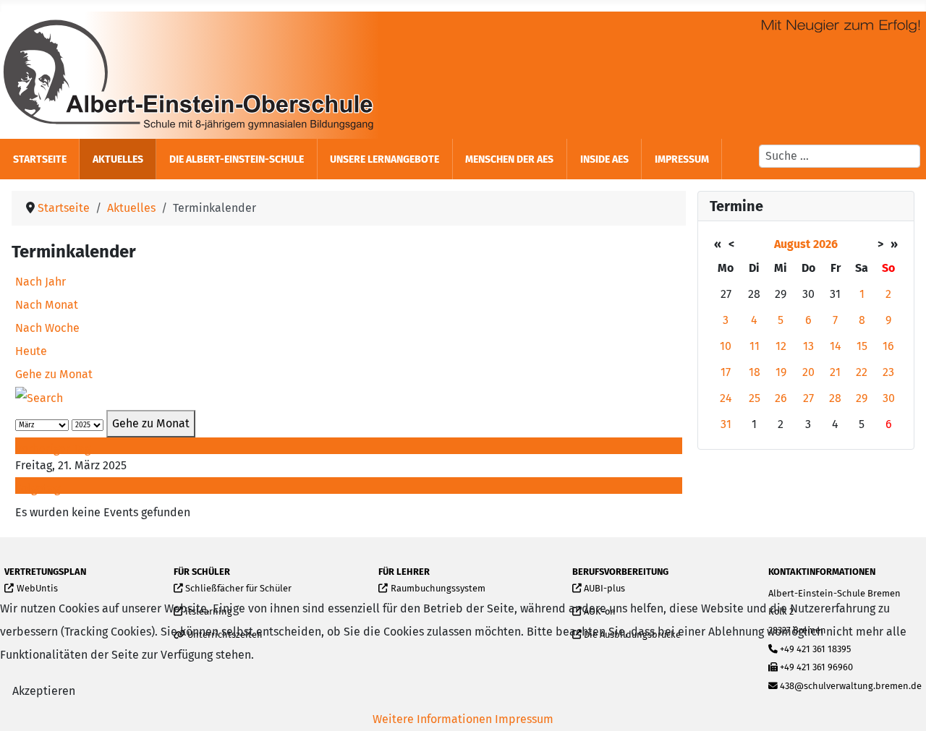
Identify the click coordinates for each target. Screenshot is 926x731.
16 (888, 346)
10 (725, 346)
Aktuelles (118, 159)
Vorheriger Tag (52, 449)
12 (781, 346)
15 (862, 346)
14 (835, 346)
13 (808, 346)
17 (726, 372)
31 (726, 424)
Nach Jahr (40, 281)
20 (808, 372)
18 (754, 372)
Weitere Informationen (432, 719)
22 (861, 372)
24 (726, 398)
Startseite (40, 159)
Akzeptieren (43, 691)
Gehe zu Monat (54, 374)
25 (754, 398)
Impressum (682, 159)
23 (888, 372)
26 (781, 398)
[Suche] (39, 397)
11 (754, 346)
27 (808, 398)
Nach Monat (46, 305)
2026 (825, 244)
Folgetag (37, 488)
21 (835, 372)
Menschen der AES (509, 159)
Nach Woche (47, 328)
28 (835, 398)
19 (781, 372)
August (792, 244)
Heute (31, 351)
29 (861, 398)
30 (889, 398)
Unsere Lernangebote (384, 159)
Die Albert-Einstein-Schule (236, 159)
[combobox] (839, 156)
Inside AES (604, 159)
